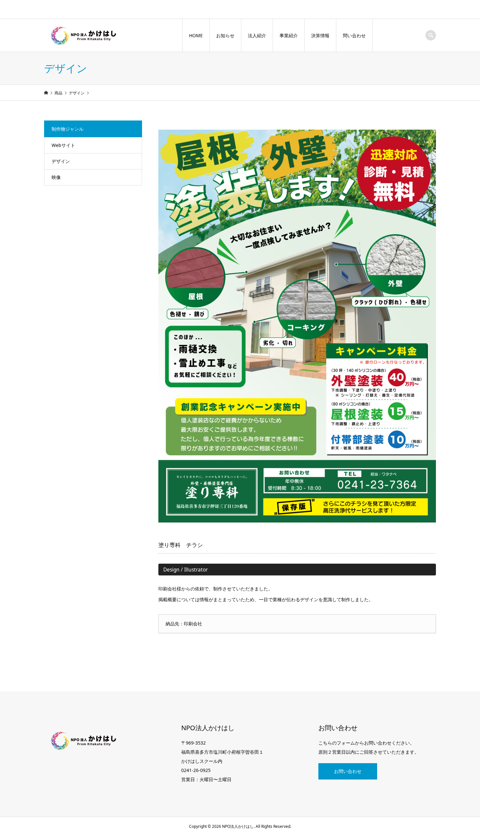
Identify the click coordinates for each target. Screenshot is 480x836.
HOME (196, 35)
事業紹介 (289, 35)
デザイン (61, 161)
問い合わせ (354, 35)
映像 (56, 177)
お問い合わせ (347, 771)
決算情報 (320, 35)
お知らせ (225, 35)
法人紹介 (257, 35)
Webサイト (63, 145)
